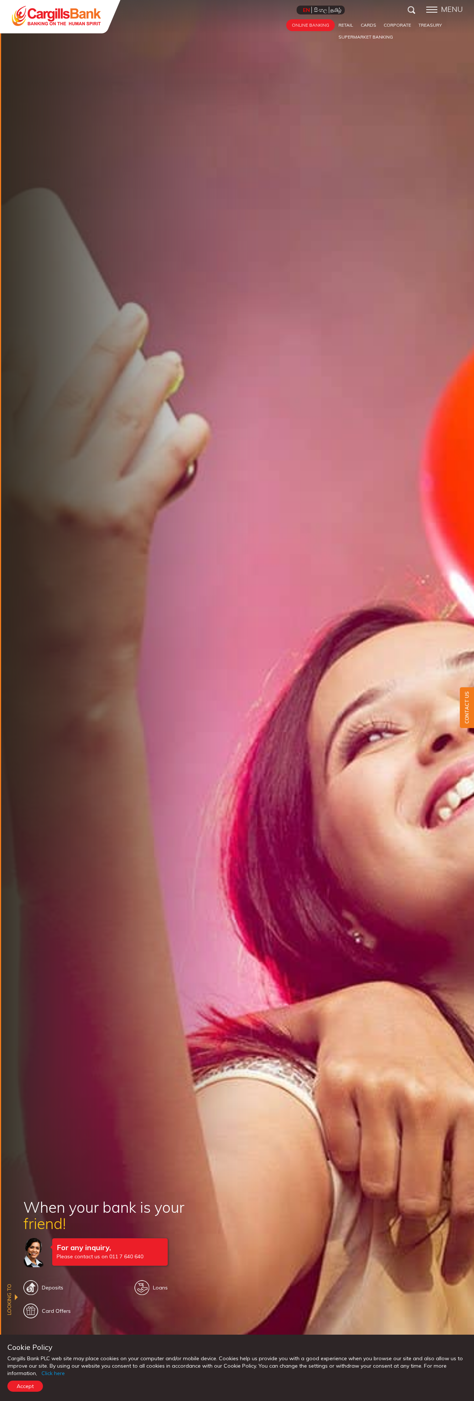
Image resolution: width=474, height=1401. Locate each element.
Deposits (52, 1287)
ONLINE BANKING (310, 25)
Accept (25, 1386)
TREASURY (430, 25)
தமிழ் (335, 10)
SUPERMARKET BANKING (365, 37)
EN (306, 10)
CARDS (368, 25)
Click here (53, 1373)
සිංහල (320, 10)
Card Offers (56, 1311)
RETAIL (345, 25)
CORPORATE (397, 25)
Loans (160, 1287)
